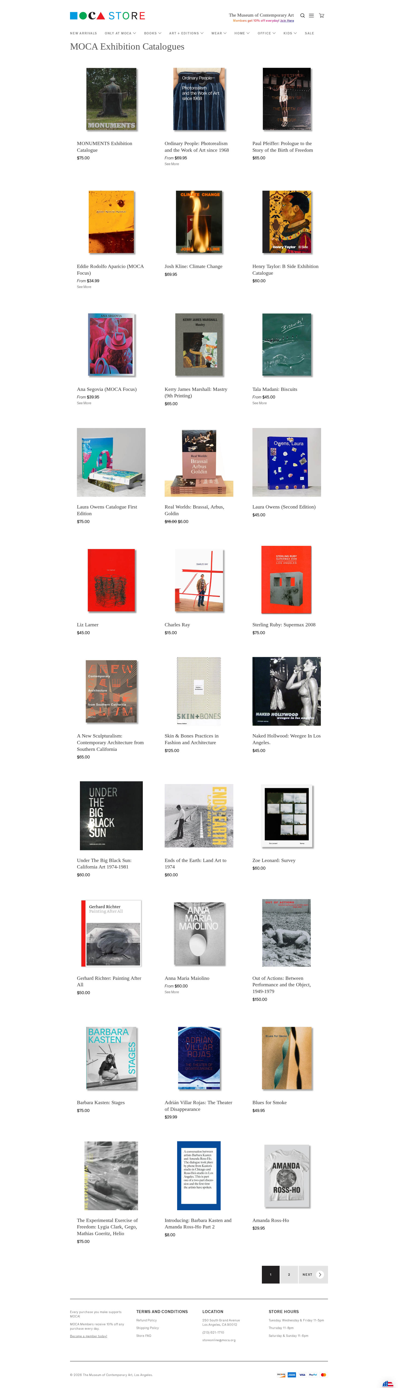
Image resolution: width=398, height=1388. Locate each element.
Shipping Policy (147, 1328)
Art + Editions (184, 33)
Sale (309, 33)
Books (150, 33)
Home (239, 33)
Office (264, 33)
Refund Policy (146, 1320)
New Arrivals (83, 33)
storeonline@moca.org (219, 1340)
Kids (288, 33)
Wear (216, 33)
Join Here (287, 21)
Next (308, 1275)
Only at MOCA (118, 33)
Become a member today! (88, 1336)
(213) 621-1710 (213, 1333)
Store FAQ (144, 1336)
